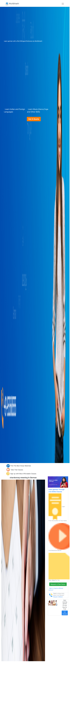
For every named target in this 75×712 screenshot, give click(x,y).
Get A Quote (33, 119)
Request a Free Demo (58, 584)
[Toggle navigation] (62, 4)
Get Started (64, 613)
